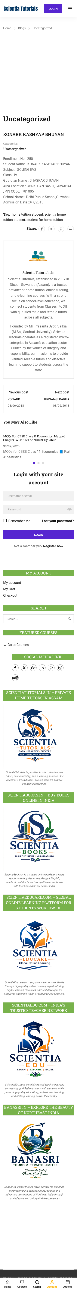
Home (7, 28)
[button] (34, 463)
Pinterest (51, 667)
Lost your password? (58, 521)
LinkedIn (42, 667)
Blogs (22, 28)
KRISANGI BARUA (56, 399)
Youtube (15, 677)
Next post (62, 392)
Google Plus (33, 667)
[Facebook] (41, 229)
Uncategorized (42, 28)
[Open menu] (71, 8)
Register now (53, 546)
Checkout (10, 595)
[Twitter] (51, 229)
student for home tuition (45, 220)
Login (53, 9)
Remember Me (18, 521)
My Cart (9, 589)
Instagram (60, 667)
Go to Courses (18, 645)
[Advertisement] (38, 72)
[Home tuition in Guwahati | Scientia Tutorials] (20, 8)
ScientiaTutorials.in (38, 272)
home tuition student (27, 214)
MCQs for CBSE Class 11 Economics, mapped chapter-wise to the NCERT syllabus (34, 438)
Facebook (15, 667)
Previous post (18, 392)
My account (12, 583)
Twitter (24, 667)
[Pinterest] (61, 229)
